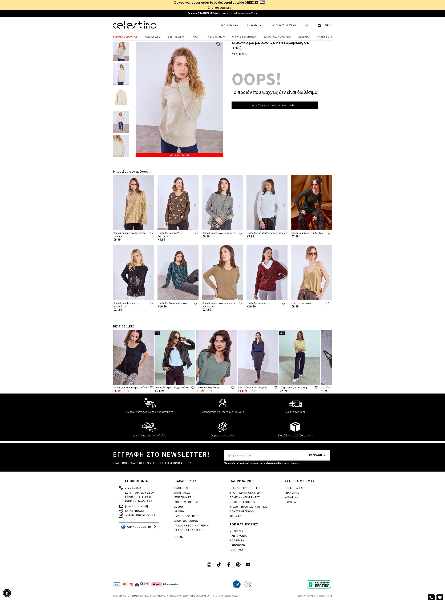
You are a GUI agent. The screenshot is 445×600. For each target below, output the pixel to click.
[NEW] (175, 383)
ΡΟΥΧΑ (195, 36)
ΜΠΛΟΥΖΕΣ (236, 531)
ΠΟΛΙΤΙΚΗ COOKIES (242, 502)
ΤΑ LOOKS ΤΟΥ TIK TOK (189, 530)
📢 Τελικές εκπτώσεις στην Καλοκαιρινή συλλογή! (222, 13)
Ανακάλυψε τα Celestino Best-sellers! (275, 105)
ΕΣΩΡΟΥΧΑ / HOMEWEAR (277, 36)
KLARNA (179, 511)
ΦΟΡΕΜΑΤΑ (236, 540)
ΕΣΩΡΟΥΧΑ (236, 550)
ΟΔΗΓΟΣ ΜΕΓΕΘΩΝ (241, 511)
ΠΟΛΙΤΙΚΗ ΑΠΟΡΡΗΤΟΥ (244, 497)
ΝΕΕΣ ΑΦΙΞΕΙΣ (152, 36)
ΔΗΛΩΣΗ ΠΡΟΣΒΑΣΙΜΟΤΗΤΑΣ (248, 506)
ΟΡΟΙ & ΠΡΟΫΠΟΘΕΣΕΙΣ (244, 488)
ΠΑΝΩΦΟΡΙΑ (237, 545)
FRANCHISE (292, 492)
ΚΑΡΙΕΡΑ (290, 502)
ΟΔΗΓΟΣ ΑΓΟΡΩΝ (185, 488)
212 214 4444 (133, 488)
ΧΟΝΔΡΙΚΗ (292, 497)
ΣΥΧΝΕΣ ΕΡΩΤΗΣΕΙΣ (187, 516)
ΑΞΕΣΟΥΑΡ (304, 36)
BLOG (178, 536)
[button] (6, 593)
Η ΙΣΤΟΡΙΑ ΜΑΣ (294, 488)
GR (327, 25)
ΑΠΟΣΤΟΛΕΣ (182, 492)
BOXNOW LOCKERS (186, 502)
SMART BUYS (324, 36)
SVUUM (178, 506)
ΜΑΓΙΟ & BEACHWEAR (244, 36)
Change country (219, 7)
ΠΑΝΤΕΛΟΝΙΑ (238, 535)
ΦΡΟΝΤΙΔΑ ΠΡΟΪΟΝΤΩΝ (245, 492)
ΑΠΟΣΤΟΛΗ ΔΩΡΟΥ (186, 520)
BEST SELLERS (176, 36)
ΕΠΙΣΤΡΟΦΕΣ (183, 497)
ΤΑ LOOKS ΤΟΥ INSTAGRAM (191, 525)
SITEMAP (235, 516)
